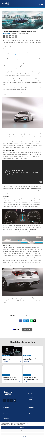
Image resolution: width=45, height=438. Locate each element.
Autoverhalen (6, 418)
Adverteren (30, 397)
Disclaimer (30, 399)
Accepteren (22, 427)
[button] (39, 4)
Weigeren (22, 430)
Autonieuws (8, 9)
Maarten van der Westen (23, 33)
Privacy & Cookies (32, 402)
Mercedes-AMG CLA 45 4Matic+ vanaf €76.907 (11, 358)
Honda (18, 299)
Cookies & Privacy (25, 436)
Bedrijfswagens (6, 421)
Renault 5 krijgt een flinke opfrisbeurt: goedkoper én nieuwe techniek (32, 378)
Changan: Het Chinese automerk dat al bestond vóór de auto (11, 378)
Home (4, 9)
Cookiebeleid (19, 436)
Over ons (30, 413)
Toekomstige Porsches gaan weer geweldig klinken (32, 358)
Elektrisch (5, 413)
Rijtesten (5, 416)
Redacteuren (31, 411)
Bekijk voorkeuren (22, 433)
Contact (30, 416)
